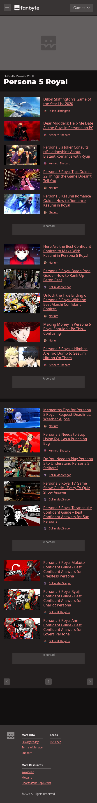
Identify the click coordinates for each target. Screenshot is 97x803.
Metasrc (27, 777)
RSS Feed (55, 742)
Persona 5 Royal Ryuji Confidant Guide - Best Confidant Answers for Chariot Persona (62, 598)
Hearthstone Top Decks (36, 783)
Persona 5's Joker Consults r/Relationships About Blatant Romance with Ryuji (66, 152)
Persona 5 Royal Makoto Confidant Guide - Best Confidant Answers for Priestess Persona (64, 569)
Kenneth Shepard (59, 135)
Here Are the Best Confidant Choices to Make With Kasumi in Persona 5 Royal (67, 251)
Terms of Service (32, 747)
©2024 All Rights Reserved (38, 794)
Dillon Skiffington (59, 111)
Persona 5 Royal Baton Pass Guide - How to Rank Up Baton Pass (66, 275)
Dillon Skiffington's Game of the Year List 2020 (67, 101)
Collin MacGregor (60, 287)
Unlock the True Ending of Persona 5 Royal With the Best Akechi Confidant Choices (65, 302)
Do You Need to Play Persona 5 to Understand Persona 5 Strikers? (68, 463)
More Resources (32, 765)
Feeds (54, 735)
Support (27, 753)
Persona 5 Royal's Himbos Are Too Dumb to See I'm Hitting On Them (65, 353)
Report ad (48, 226)
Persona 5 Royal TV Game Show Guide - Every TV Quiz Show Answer (66, 488)
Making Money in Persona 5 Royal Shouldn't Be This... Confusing (67, 329)
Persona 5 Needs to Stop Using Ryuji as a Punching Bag (65, 439)
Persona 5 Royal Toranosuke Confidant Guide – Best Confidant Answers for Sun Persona (67, 514)
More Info (28, 735)
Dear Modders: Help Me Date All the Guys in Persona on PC (68, 125)
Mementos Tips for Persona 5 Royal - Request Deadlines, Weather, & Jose (67, 414)
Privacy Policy (30, 742)
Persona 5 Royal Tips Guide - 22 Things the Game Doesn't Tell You (67, 176)
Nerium (53, 188)
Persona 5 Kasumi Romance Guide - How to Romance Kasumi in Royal (67, 200)
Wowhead (28, 772)
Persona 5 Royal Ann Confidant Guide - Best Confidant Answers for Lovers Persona (62, 627)
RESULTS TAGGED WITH (19, 76)
